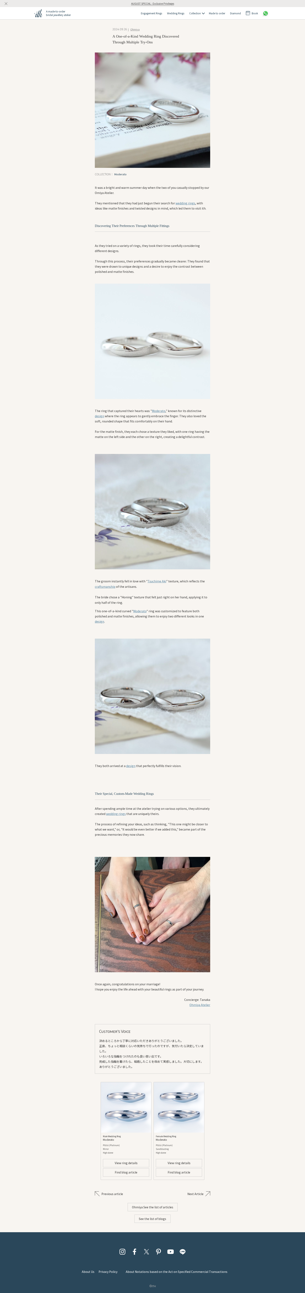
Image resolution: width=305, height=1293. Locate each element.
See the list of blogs (152, 1219)
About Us (88, 1272)
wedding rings (185, 203)
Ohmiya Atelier (199, 1005)
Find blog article (126, 1172)
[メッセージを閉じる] (6, 3)
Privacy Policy (108, 1272)
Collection (195, 13)
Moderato (158, 411)
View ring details (126, 1163)
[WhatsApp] (265, 13)
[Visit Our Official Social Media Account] (122, 1252)
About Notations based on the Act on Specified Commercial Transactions (176, 1272)
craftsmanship (105, 586)
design (99, 416)
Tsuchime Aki (157, 581)
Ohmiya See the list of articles (152, 1207)
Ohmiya (135, 29)
